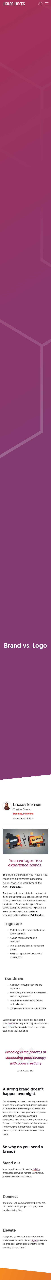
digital (34, 1240)
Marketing (28, 813)
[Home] (14, 3)
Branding (17, 813)
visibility (36, 1169)
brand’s (11, 1023)
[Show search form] (40, 3)
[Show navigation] (45, 3)
